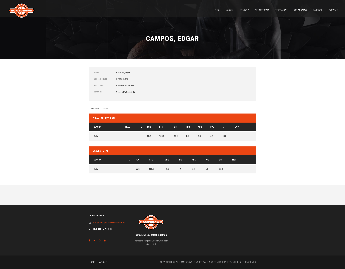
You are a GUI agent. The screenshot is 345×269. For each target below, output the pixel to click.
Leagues (230, 10)
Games (105, 108)
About (103, 262)
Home (216, 10)
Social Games (300, 10)
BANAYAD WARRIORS (125, 85)
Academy (244, 10)
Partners (317, 10)
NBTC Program (262, 10)
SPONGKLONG (122, 79)
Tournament (281, 10)
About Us (333, 10)
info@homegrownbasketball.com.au (109, 222)
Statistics (95, 108)
